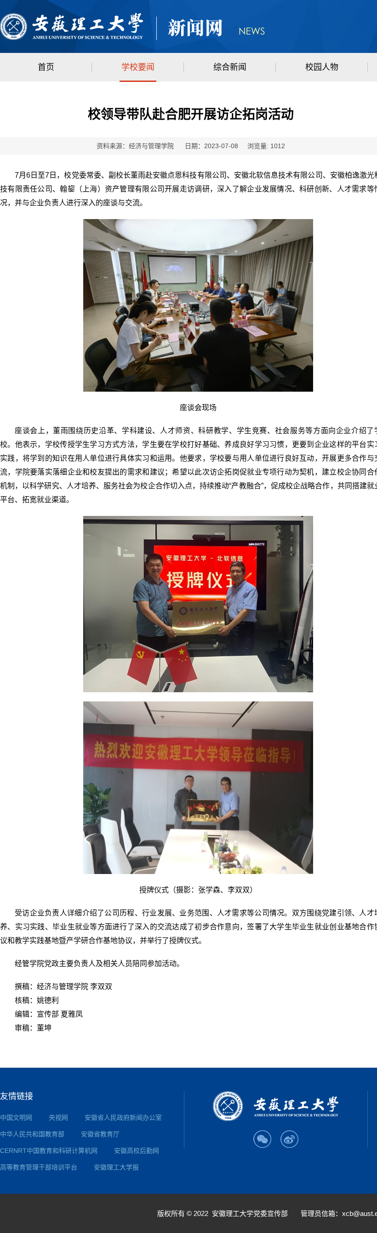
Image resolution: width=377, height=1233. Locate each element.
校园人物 (321, 67)
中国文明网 (16, 1117)
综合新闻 (229, 67)
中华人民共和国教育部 (32, 1134)
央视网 (58, 1117)
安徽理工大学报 (116, 1167)
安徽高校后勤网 (136, 1150)
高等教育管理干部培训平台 (38, 1167)
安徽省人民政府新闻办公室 (123, 1117)
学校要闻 (137, 67)
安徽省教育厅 (100, 1134)
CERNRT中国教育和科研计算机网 (48, 1150)
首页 (46, 67)
